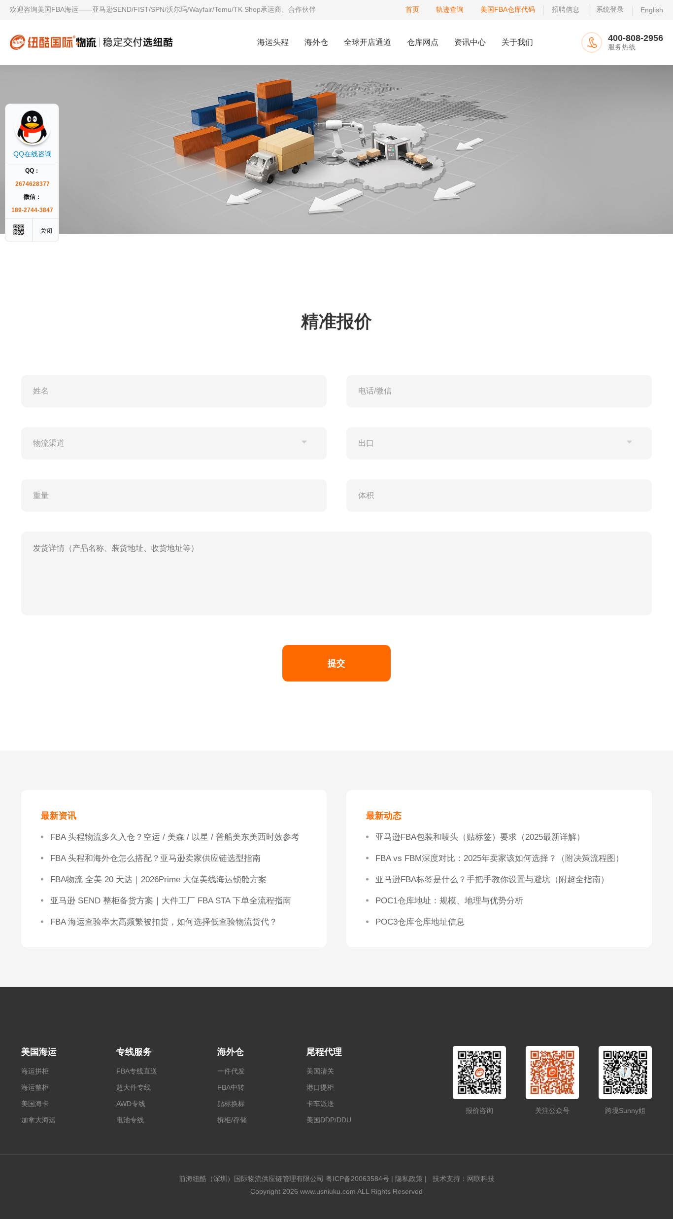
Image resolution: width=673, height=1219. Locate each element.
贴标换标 (231, 1104)
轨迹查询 (450, 9)
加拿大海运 (38, 1120)
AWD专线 (130, 1104)
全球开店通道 (367, 42)
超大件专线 (133, 1087)
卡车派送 (320, 1104)
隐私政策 (409, 1179)
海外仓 (316, 42)
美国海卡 (35, 1104)
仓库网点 (422, 42)
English (651, 10)
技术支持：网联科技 (462, 1179)
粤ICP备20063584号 (357, 1179)
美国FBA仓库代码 (507, 9)
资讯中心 (470, 42)
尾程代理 (324, 1052)
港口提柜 (320, 1087)
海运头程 (273, 42)
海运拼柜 (35, 1071)
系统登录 (610, 9)
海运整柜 (35, 1087)
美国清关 (320, 1071)
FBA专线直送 (136, 1071)
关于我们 (517, 42)
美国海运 (39, 1052)
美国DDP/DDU (328, 1120)
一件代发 (231, 1071)
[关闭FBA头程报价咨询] (47, 230)
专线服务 (134, 1052)
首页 (412, 9)
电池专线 (130, 1120)
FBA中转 (230, 1087)
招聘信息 (565, 9)
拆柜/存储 (232, 1120)
